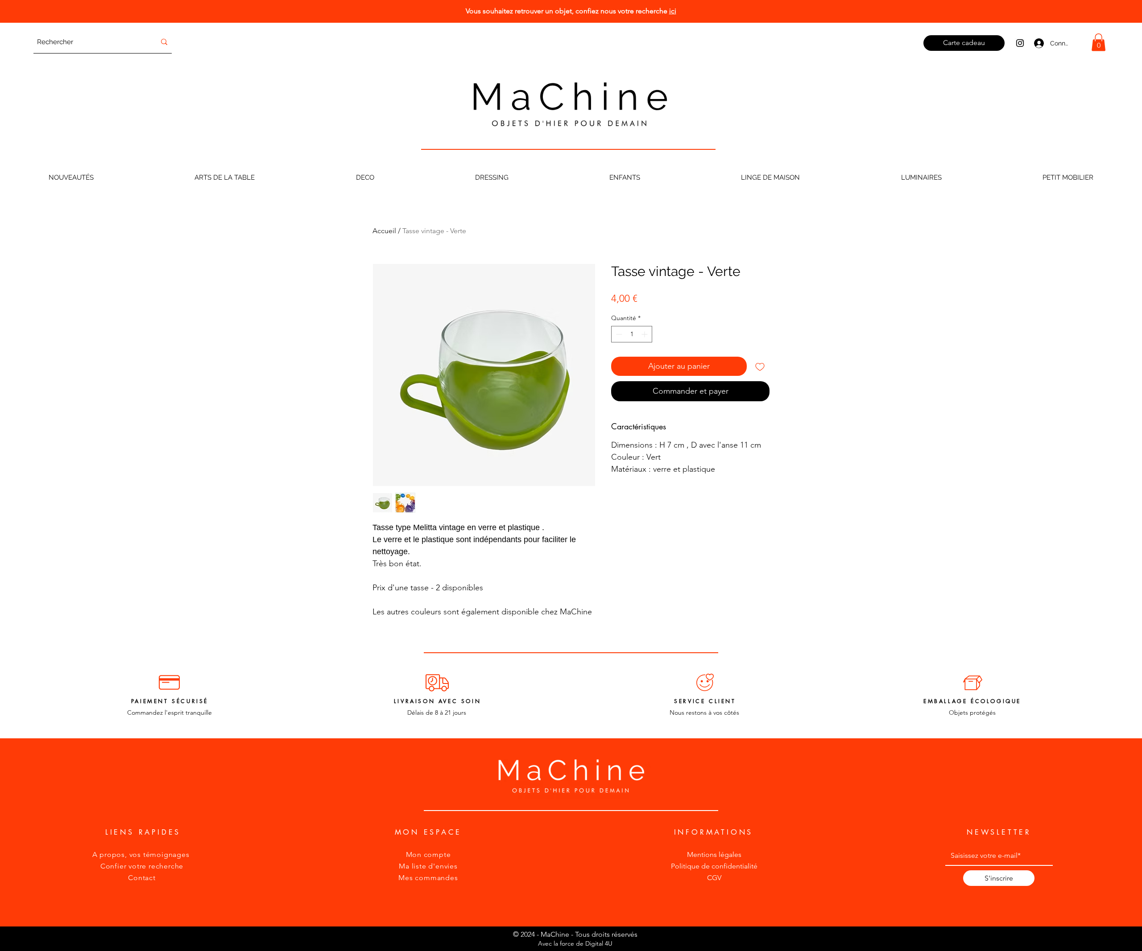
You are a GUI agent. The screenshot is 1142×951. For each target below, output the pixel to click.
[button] (1098, 42)
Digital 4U (598, 943)
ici (672, 11)
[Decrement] (618, 334)
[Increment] (645, 334)
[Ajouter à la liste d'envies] (760, 366)
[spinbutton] (632, 334)
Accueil (384, 230)
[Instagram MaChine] (1020, 43)
